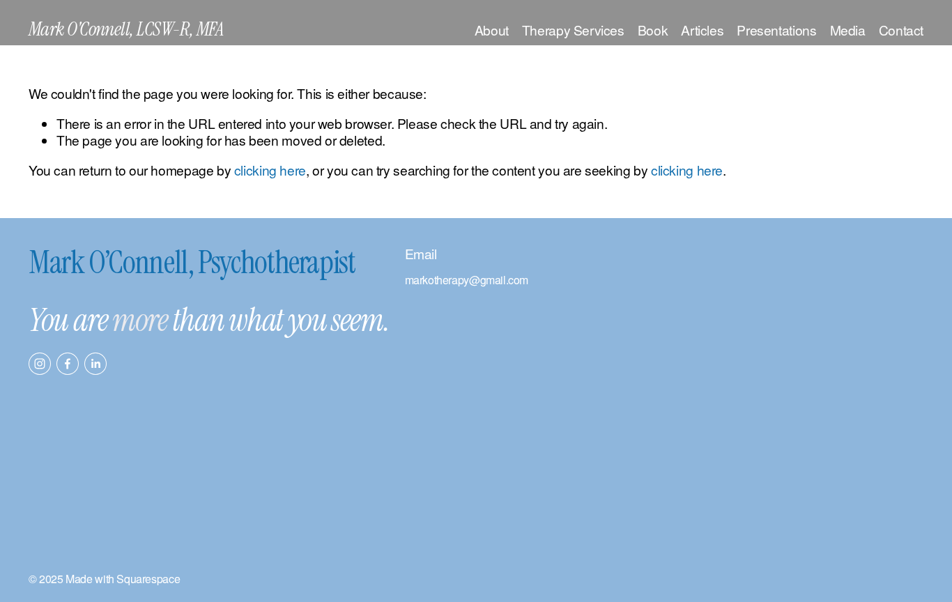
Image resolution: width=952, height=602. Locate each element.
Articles (702, 29)
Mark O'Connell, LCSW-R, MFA (126, 29)
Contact (901, 29)
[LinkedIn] (95, 364)
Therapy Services (573, 29)
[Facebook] (67, 364)
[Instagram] (40, 364)
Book (653, 29)
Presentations (776, 29)
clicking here (270, 169)
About (492, 29)
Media (848, 29)
